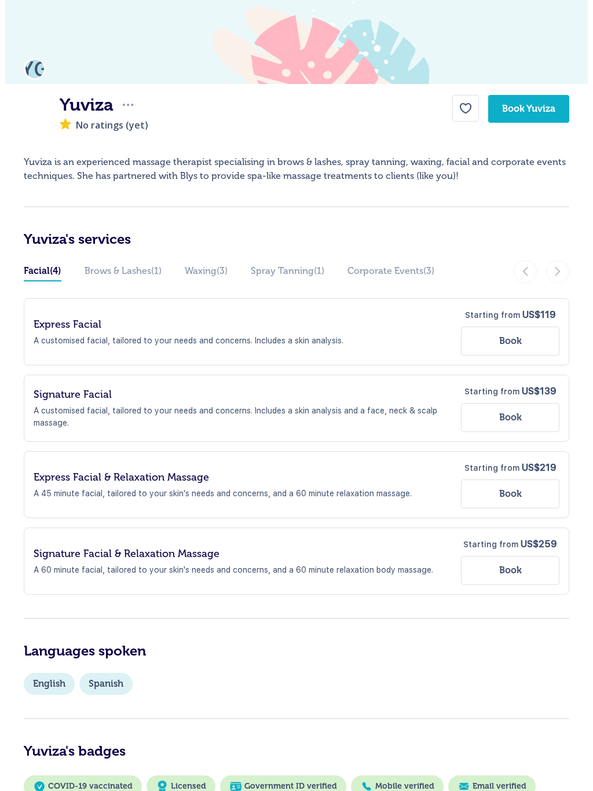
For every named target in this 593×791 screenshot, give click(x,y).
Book (510, 340)
